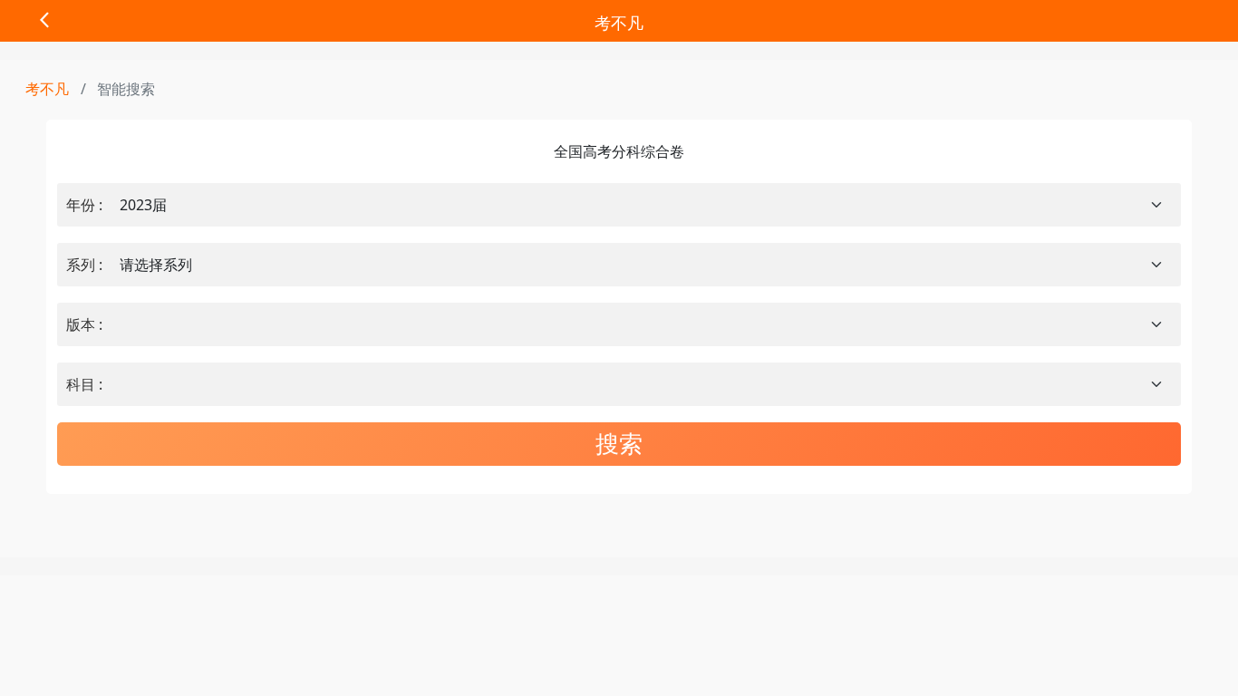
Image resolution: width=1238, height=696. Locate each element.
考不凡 (619, 23)
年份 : (84, 205)
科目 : (84, 384)
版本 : (84, 324)
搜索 (619, 443)
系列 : (84, 265)
